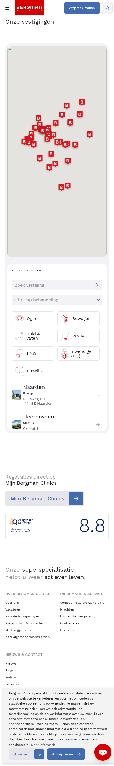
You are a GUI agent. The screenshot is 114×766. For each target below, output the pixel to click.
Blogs (9, 670)
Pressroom (13, 684)
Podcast (11, 677)
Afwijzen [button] (22, 754)
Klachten (67, 609)
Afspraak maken (82, 8)
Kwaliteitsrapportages (22, 616)
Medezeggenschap (19, 630)
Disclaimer (68, 630)
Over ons (12, 602)
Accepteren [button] (62, 754)
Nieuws (10, 663)
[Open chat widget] (102, 752)
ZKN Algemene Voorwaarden (27, 637)
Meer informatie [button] (43, 745)
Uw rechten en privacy (77, 616)
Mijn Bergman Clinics (37, 498)
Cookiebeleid (70, 623)
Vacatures (13, 609)
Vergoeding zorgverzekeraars (82, 602)
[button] (67, 106)
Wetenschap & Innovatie (24, 623)
